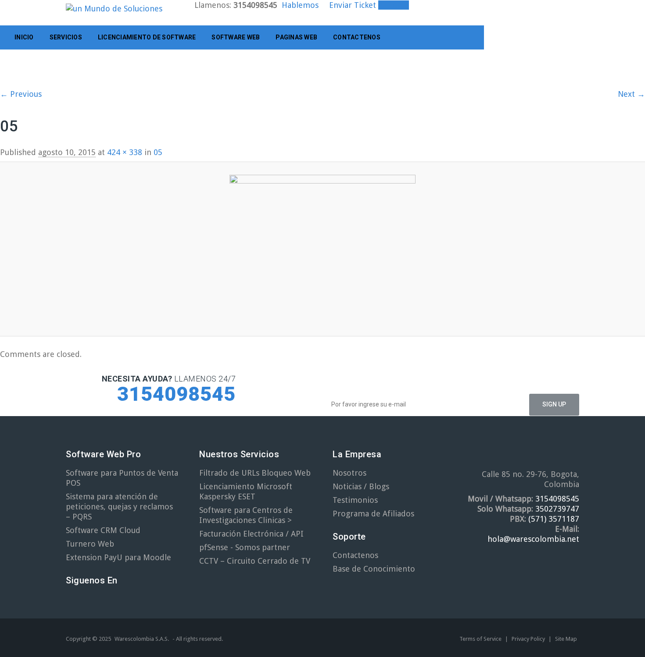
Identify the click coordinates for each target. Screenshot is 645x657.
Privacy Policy (529, 639)
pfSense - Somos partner (244, 547)
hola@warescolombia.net (533, 539)
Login (396, 5)
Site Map (566, 639)
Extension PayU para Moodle (118, 557)
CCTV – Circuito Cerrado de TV (254, 560)
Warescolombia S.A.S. (142, 639)
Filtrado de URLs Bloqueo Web (255, 472)
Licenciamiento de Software (147, 37)
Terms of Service (481, 639)
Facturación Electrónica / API (251, 533)
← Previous (21, 94)
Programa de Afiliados (373, 513)
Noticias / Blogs (361, 486)
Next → (631, 94)
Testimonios (355, 500)
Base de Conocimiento (374, 568)
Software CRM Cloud (103, 530)
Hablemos (300, 5)
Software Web (235, 37)
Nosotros (349, 472)
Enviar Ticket (352, 5)
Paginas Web (296, 37)
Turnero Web (90, 543)
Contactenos (356, 37)
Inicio (24, 37)
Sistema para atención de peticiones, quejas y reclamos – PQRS (119, 506)
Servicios (66, 37)
